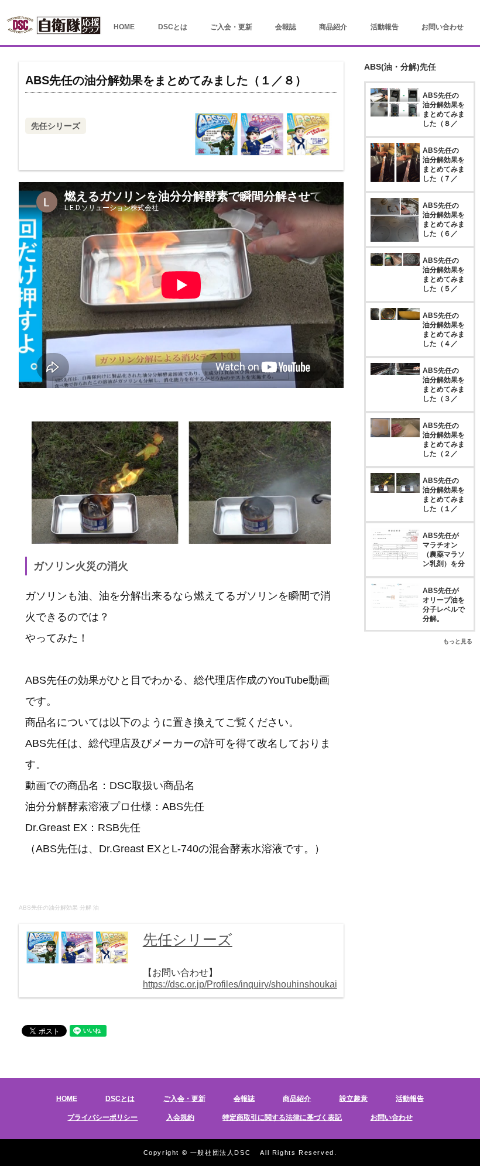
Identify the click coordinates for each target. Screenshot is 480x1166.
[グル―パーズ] (449, 8)
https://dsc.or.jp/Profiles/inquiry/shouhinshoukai (240, 984)
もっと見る (457, 641)
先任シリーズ (55, 126)
